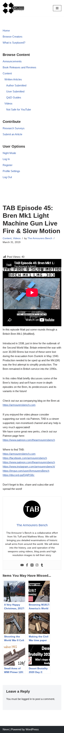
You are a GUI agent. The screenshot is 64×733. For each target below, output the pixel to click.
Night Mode (9, 153)
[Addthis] (32, 565)
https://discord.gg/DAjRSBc (18, 475)
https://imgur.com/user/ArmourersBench (26, 470)
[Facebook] (27, 565)
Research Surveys (14, 128)
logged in (27, 698)
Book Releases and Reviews (19, 67)
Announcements (12, 61)
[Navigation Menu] (57, 8)
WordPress (32, 729)
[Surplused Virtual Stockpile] (13, 8)
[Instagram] (37, 565)
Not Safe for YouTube (18, 109)
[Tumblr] (42, 565)
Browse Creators (12, 36)
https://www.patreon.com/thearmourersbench (29, 439)
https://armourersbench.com (19, 404)
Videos (8, 103)
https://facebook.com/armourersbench (25, 458)
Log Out (7, 177)
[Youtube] (22, 565)
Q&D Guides (13, 97)
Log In (6, 159)
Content (7, 73)
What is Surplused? (14, 42)
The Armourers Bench (40, 238)
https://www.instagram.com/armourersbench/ (29, 466)
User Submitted (15, 91)
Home (6, 30)
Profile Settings (11, 171)
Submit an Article (12, 134)
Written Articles (13, 79)
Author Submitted (16, 85)
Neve (6, 729)
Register (7, 165)
